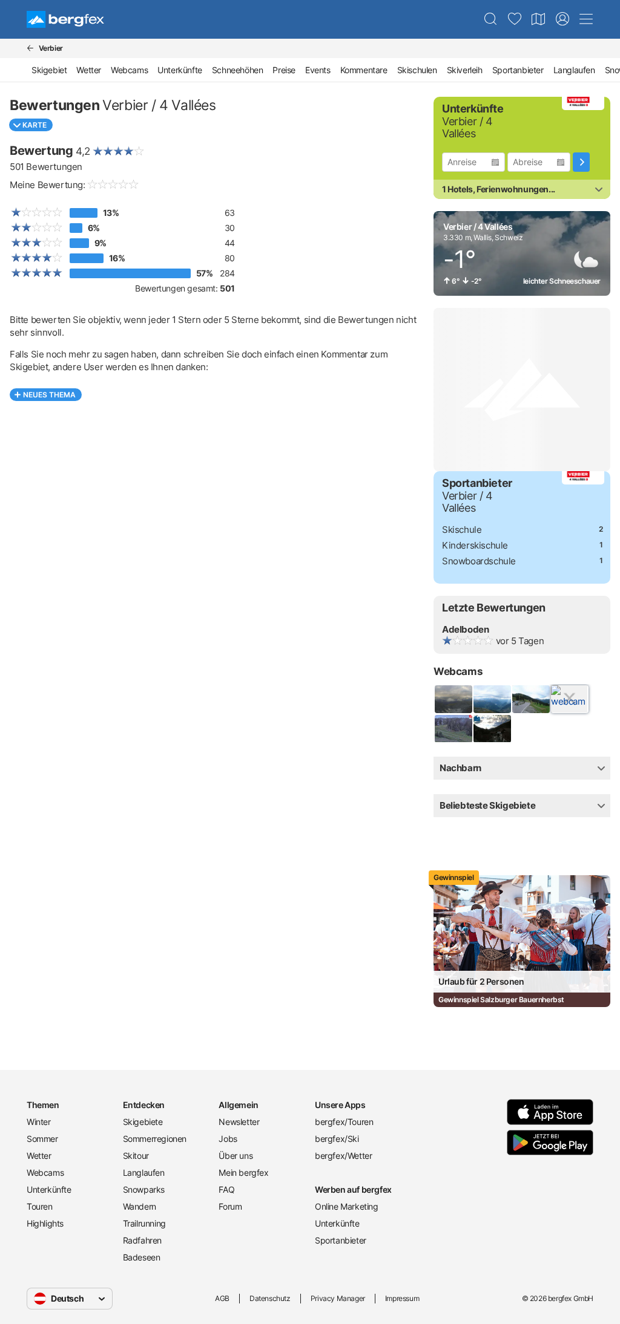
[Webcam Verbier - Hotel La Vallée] (491, 729)
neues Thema (49, 394)
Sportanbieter (518, 70)
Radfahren (142, 1240)
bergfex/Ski (337, 1138)
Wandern (139, 1206)
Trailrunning (144, 1223)
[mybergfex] (562, 19)
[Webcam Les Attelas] (491, 699)
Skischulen (417, 70)
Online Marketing (346, 1206)
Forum (230, 1206)
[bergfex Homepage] (65, 19)
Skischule (461, 529)
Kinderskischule (475, 545)
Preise (283, 70)
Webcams (129, 70)
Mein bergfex (243, 1172)
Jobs (228, 1138)
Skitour (136, 1155)
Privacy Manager (338, 1298)
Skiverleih (465, 70)
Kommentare (364, 70)
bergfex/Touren (344, 1122)
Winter (39, 1122)
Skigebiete (143, 1122)
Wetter (88, 70)
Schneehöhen (237, 70)
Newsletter (239, 1122)
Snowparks (144, 1189)
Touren (40, 1206)
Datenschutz (270, 1298)
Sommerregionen (154, 1138)
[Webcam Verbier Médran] (453, 729)
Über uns (235, 1155)
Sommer (42, 1138)
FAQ (226, 1189)
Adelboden (465, 629)
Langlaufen (574, 70)
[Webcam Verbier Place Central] (569, 699)
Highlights (45, 1223)
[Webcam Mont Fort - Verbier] (453, 699)
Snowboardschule (479, 561)
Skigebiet (49, 70)
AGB (222, 1298)
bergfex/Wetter (343, 1155)
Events (318, 70)
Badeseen (141, 1257)
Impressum (402, 1298)
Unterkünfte (179, 70)
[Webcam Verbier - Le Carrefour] (530, 699)
